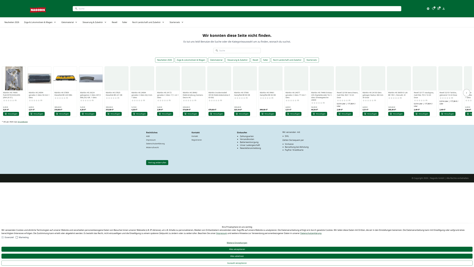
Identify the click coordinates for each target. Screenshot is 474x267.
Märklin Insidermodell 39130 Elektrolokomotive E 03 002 (219, 95)
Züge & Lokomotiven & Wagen (191, 60)
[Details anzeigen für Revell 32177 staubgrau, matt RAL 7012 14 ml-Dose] (425, 78)
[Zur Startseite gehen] (38, 8)
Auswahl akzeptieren (237, 263)
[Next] (466, 92)
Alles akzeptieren (237, 249)
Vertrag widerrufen (157, 162)
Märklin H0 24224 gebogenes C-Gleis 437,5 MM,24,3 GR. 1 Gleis (90, 95)
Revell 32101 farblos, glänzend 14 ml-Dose (448, 93)
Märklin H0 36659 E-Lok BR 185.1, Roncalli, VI (397, 93)
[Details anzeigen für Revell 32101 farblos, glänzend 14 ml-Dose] (450, 78)
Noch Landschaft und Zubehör (287, 60)
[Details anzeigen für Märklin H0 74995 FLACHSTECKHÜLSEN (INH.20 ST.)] (14, 78)
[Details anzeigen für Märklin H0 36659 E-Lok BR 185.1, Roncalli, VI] (399, 78)
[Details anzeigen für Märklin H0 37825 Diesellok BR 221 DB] (116, 78)
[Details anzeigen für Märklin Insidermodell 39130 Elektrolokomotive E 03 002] (219, 78)
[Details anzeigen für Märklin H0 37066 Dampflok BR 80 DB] (245, 78)
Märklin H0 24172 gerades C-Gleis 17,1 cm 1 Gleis (168, 95)
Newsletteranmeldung (250, 148)
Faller (265, 60)
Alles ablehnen (237, 256)
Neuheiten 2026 (164, 60)
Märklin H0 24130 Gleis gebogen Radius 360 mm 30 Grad (373, 95)
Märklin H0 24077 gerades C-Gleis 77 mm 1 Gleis (296, 95)
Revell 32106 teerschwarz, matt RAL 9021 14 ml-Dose (347, 95)
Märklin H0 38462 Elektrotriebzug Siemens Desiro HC (193, 95)
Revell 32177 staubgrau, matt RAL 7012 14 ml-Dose (424, 95)
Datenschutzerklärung (310, 233)
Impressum (221, 233)
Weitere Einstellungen (237, 242)
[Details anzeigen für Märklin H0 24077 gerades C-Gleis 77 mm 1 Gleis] (296, 78)
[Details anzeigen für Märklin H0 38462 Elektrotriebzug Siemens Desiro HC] (194, 78)
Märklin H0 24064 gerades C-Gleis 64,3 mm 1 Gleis (141, 95)
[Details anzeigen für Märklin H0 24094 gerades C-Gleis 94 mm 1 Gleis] (39, 78)
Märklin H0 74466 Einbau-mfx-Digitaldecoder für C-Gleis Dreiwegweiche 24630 (322, 96)
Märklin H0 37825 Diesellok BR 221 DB (114, 93)
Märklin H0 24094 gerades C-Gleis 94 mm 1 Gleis (39, 95)
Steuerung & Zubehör (237, 60)
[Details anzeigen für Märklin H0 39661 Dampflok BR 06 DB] (271, 78)
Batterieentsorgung (249, 142)
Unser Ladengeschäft (250, 145)
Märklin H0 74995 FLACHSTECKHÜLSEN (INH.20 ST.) (11, 95)
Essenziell (9, 237)
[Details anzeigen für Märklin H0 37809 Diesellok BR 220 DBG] (65, 78)
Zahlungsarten (247, 136)
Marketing (24, 237)
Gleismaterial (216, 60)
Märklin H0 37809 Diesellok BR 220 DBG (63, 93)
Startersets (311, 60)
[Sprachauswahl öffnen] (428, 8)
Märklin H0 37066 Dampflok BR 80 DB (242, 93)
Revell (255, 60)
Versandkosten (23, 122)
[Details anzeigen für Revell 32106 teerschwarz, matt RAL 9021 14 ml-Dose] (348, 78)
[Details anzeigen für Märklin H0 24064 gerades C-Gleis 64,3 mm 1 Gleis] (142, 78)
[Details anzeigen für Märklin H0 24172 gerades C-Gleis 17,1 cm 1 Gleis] (168, 78)
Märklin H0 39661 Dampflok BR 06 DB (268, 93)
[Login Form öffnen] (443, 8)
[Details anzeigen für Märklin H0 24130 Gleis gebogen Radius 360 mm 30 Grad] (373, 78)
